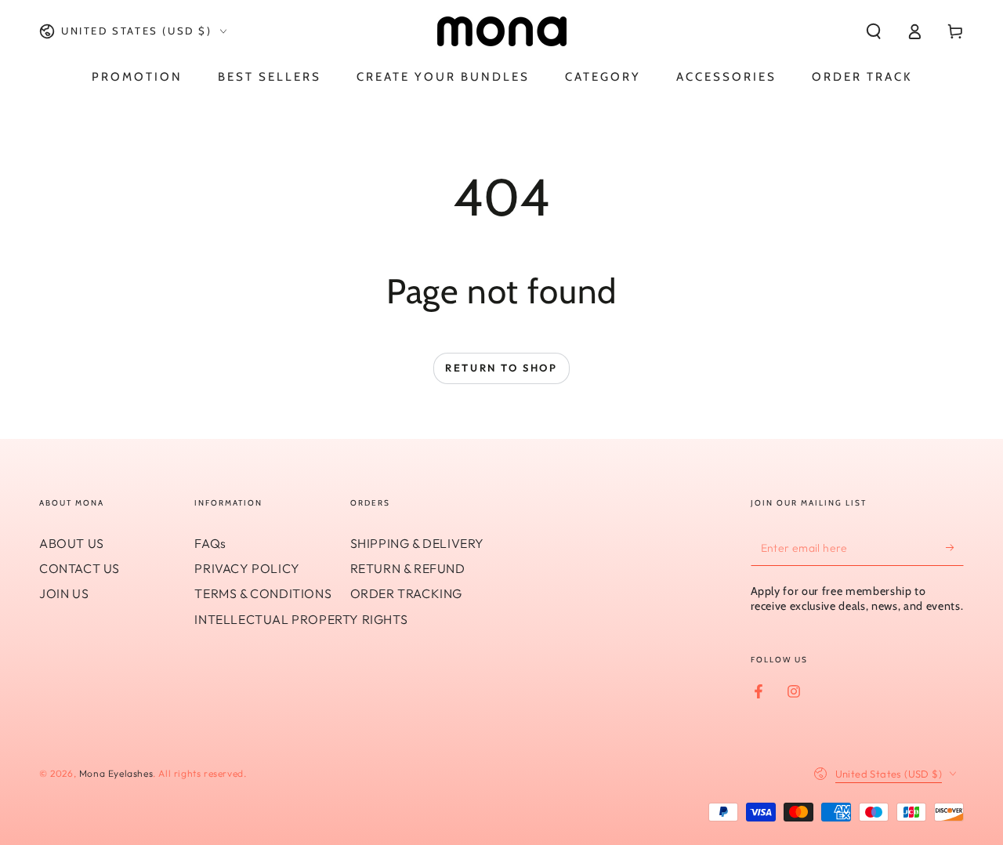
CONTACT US (79, 568)
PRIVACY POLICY (246, 568)
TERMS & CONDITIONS (262, 593)
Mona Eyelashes (116, 773)
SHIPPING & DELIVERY (417, 543)
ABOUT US (71, 543)
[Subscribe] (955, 548)
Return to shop (501, 367)
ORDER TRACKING (406, 593)
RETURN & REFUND (407, 568)
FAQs (210, 543)
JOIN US (64, 593)
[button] (873, 31)
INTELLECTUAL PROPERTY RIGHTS (300, 619)
